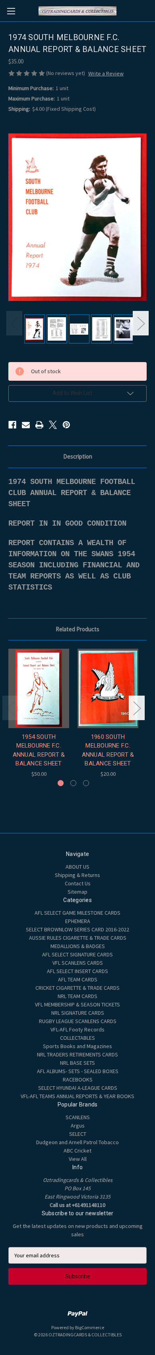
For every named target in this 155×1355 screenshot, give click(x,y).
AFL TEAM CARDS (77, 979)
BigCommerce (89, 1327)
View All (78, 1158)
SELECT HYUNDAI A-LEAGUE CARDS (77, 1087)
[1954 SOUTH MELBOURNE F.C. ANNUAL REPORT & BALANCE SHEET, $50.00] (39, 688)
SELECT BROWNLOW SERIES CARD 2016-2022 (77, 929)
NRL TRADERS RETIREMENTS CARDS (77, 1054)
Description (77, 456)
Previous (14, 323)
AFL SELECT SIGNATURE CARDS (77, 954)
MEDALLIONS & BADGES (77, 946)
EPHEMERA (77, 921)
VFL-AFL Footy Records (77, 1029)
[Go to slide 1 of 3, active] (61, 783)
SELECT (77, 1133)
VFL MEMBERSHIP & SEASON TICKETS (77, 1004)
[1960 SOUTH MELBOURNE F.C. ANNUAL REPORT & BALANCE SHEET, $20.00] (108, 688)
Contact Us (78, 883)
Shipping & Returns (77, 875)
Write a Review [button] (106, 73)
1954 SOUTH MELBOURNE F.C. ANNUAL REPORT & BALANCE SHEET (39, 750)
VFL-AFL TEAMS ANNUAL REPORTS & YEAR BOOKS (77, 1096)
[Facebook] (12, 424)
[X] (53, 424)
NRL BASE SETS (77, 1062)
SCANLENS (78, 1117)
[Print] (39, 424)
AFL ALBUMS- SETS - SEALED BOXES (77, 1071)
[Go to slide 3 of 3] (86, 783)
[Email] (26, 424)
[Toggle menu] (11, 11)
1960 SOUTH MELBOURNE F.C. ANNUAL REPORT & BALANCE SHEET (108, 750)
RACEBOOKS (78, 1079)
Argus (78, 1125)
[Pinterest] (66, 424)
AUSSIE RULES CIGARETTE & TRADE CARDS (77, 937)
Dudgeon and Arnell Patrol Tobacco (77, 1142)
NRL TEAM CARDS (77, 996)
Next (141, 323)
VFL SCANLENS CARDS (77, 962)
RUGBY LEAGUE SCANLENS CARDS (77, 1021)
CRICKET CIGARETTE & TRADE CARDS (77, 987)
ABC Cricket (77, 1150)
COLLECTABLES (77, 1037)
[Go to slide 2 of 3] (73, 783)
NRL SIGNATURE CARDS (77, 1012)
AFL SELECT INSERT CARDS (77, 971)
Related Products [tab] (77, 629)
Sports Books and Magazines (77, 1046)
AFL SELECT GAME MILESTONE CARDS (77, 912)
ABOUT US (77, 866)
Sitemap (77, 891)
